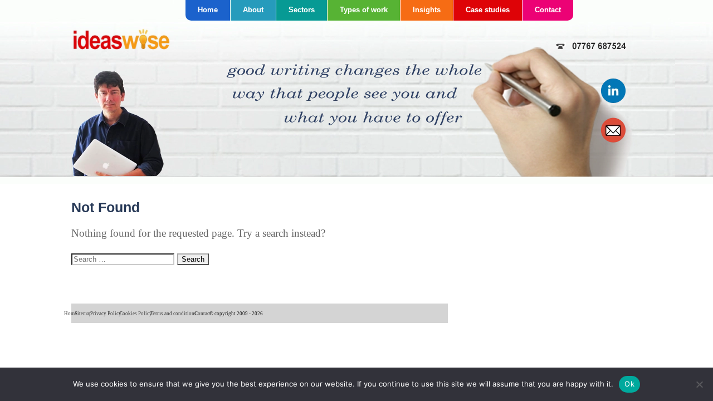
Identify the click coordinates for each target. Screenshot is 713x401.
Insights (427, 10)
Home (208, 10)
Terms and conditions (173, 313)
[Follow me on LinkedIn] (613, 101)
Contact (548, 10)
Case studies (488, 10)
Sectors (302, 10)
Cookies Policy (135, 313)
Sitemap (83, 313)
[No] (699, 384)
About (253, 10)
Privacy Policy (105, 313)
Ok (629, 383)
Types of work (364, 10)
